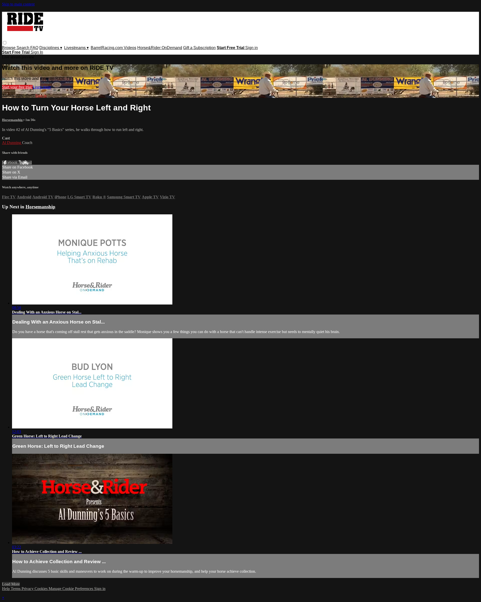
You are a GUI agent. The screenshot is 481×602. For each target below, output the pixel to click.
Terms (16, 588)
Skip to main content (18, 4)
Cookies (42, 588)
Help (6, 588)
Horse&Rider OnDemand (159, 48)
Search (23, 48)
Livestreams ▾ (76, 48)
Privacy (28, 588)
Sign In (37, 52)
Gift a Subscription (199, 48)
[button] (4, 42)
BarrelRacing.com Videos (113, 48)
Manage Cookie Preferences (71, 588)
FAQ (34, 48)
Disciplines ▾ (50, 48)
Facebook (10, 162)
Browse (9, 48)
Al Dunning (12, 142)
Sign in (251, 48)
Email (27, 162)
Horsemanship (12, 120)
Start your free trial (17, 87)
